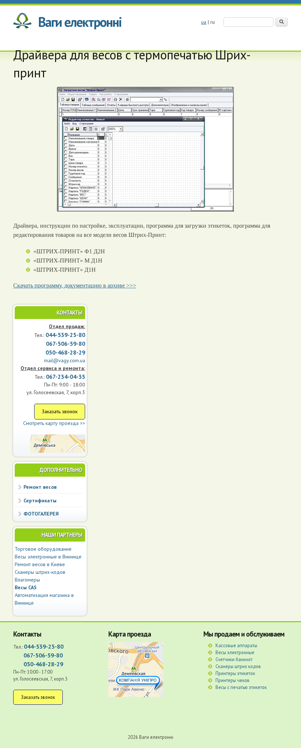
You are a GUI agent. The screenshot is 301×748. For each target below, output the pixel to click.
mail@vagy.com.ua (64, 360)
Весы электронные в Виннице (48, 556)
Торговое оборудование (43, 549)
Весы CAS (26, 587)
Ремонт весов (40, 487)
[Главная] (22, 22)
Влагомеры (27, 579)
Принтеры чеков (232, 680)
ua (203, 22)
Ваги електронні (80, 21)
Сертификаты (40, 500)
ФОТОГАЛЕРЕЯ (41, 513)
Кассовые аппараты (236, 645)
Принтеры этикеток (235, 673)
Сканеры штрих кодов (238, 666)
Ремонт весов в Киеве (40, 564)
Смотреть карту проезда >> (54, 423)
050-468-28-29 (65, 352)
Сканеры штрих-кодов (40, 572)
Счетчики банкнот (234, 659)
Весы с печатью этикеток (241, 687)
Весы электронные (234, 652)
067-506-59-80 (43, 655)
